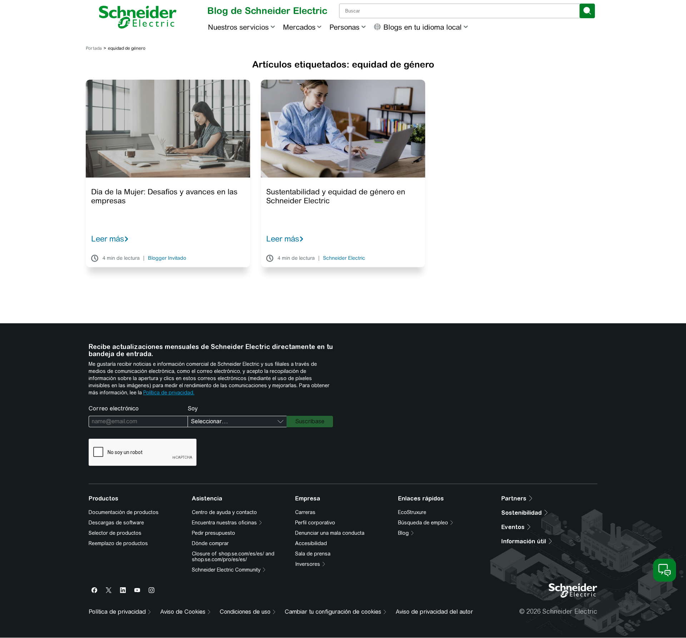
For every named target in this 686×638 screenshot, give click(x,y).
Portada (94, 48)
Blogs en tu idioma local (422, 27)
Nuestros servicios (238, 27)
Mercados (299, 27)
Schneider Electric (344, 258)
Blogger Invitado (167, 258)
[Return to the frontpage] (138, 17)
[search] (587, 11)
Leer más (107, 238)
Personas (344, 27)
